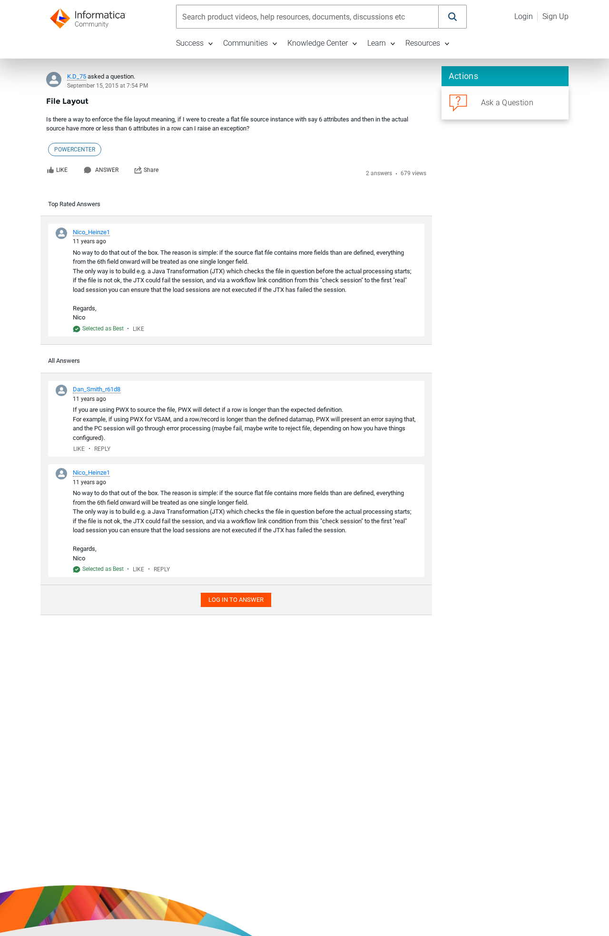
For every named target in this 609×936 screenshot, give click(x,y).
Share (151, 170)
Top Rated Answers (74, 204)
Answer (106, 170)
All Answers (64, 360)
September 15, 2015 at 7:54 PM (107, 85)
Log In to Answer (236, 599)
